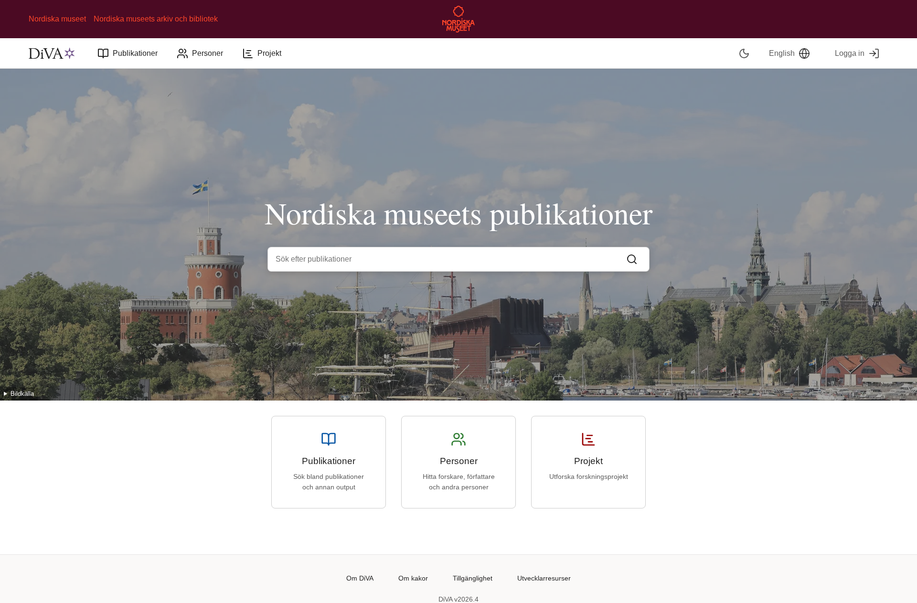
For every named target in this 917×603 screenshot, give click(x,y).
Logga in (849, 53)
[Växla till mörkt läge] (744, 53)
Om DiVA (359, 578)
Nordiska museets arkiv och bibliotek (156, 19)
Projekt (269, 53)
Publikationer (135, 53)
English (782, 53)
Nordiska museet (57, 19)
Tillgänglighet (472, 578)
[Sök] (632, 259)
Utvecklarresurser (544, 578)
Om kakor (413, 578)
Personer (207, 53)
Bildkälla (22, 393)
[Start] (52, 53)
